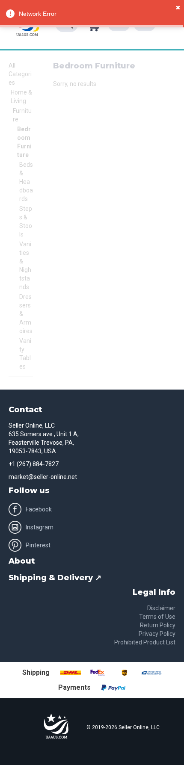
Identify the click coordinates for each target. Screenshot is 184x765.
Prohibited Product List (144, 642)
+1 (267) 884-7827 (34, 464)
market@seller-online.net (43, 476)
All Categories (20, 74)
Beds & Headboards (26, 181)
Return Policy (157, 625)
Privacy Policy (157, 633)
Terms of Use (157, 616)
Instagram (39, 527)
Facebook (39, 509)
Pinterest (38, 545)
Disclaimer (161, 608)
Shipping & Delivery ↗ (55, 577)
